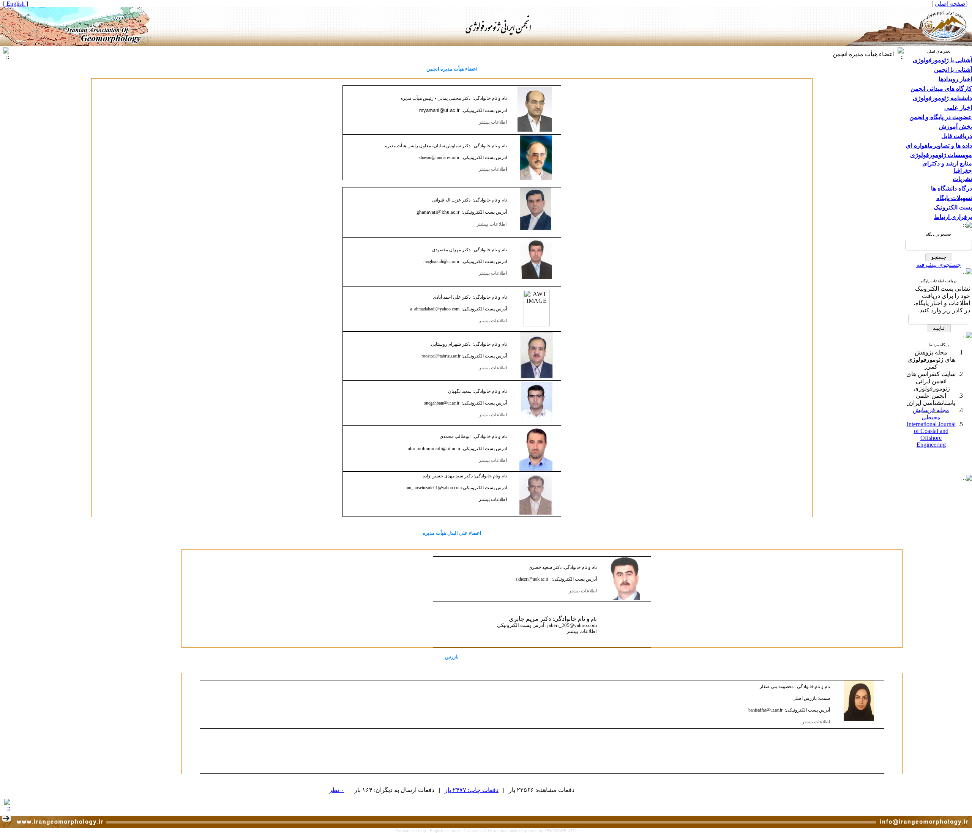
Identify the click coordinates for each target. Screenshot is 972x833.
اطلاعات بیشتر (493, 122)
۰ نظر (336, 790)
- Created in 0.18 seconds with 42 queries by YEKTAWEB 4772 (519, 830)
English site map (445, 830)
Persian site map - (412, 830)
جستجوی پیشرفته (938, 264)
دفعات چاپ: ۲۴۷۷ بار (472, 790)
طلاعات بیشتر (492, 169)
